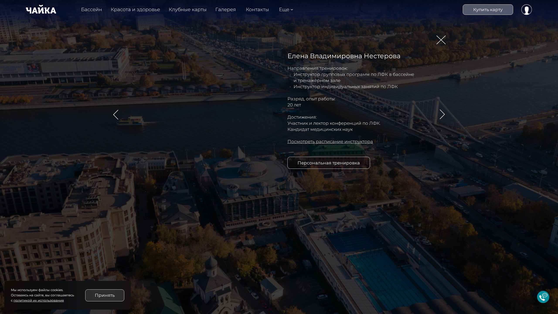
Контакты (257, 9)
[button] (117, 114)
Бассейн (91, 9)
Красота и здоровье (135, 9)
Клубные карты (188, 9)
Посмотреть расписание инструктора (330, 141)
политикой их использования (39, 300)
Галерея (225, 9)
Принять (105, 295)
